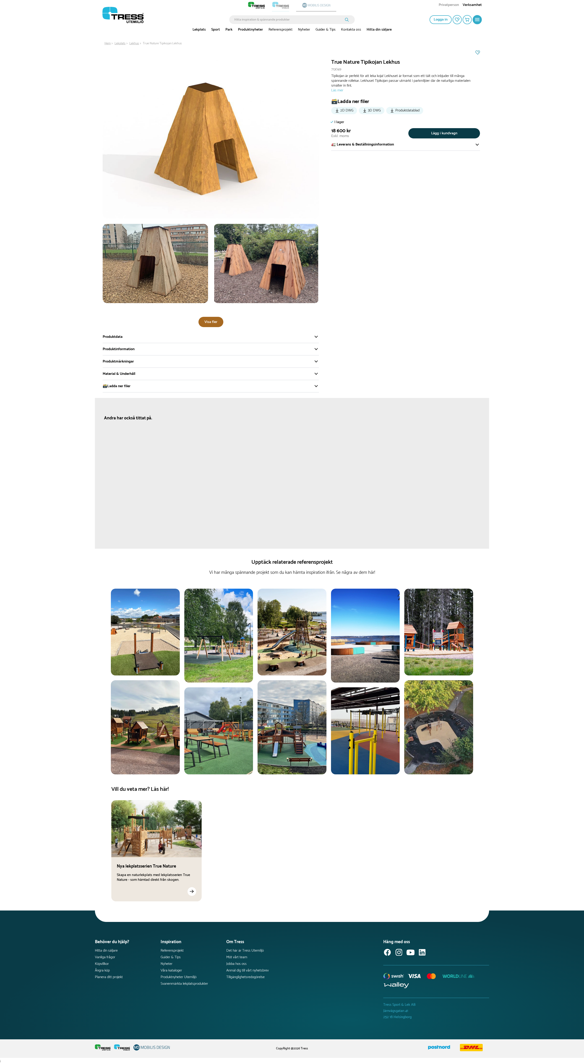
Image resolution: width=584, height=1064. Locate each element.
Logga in (441, 19)
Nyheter (304, 29)
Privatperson (449, 5)
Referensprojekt (280, 29)
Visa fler (210, 322)
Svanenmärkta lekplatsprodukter (184, 983)
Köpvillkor (102, 963)
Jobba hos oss (236, 963)
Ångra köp (102, 970)
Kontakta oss (351, 29)
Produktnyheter (250, 29)
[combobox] (289, 19)
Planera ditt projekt (109, 977)
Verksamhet (472, 5)
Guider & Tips (325, 29)
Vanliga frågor (105, 957)
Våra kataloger (171, 970)
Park (228, 29)
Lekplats (199, 29)
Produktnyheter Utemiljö (178, 977)
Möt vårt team (236, 957)
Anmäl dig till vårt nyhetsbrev (247, 970)
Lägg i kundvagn (444, 133)
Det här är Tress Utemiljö (245, 950)
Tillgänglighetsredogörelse (245, 977)
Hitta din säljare (379, 29)
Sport (215, 29)
